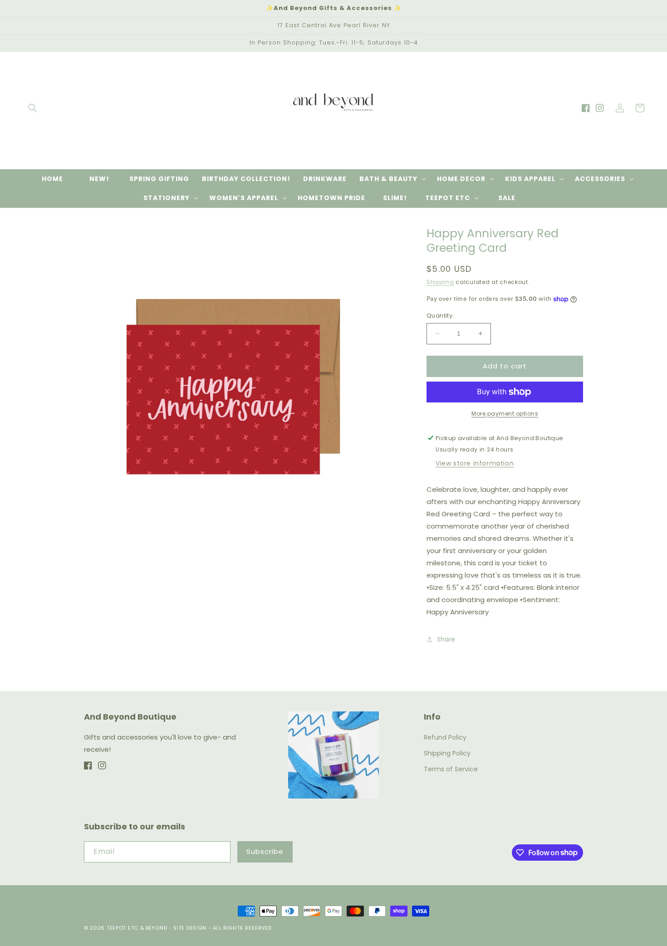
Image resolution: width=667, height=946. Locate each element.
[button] (33, 108)
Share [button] (446, 639)
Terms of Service (451, 769)
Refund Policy (445, 737)
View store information (475, 463)
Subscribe (265, 851)
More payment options (504, 413)
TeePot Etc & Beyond (137, 927)
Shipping (440, 282)
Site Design (189, 927)
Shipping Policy (447, 753)
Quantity (439, 315)
